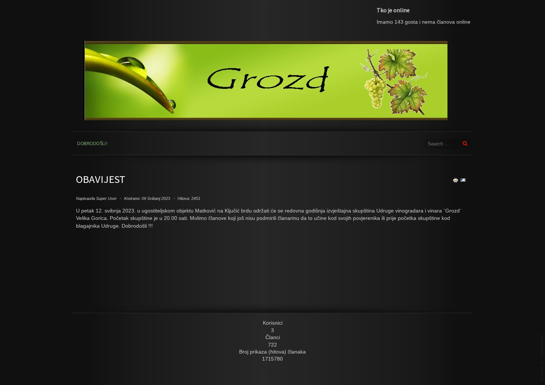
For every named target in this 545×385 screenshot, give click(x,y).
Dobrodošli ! (92, 143)
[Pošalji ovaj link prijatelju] (463, 180)
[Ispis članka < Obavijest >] (456, 180)
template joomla (542, 357)
